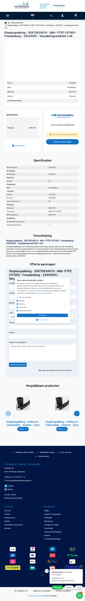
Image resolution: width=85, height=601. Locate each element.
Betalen (7, 521)
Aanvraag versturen (17, 365)
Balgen (46, 511)
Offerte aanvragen (62, 141)
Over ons (7, 511)
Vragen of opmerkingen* (17, 342)
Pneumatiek (48, 528)
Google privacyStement (44, 293)
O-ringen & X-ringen (51, 525)
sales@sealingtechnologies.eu (21, 481)
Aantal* (11, 332)
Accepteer (42, 315)
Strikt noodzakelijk (25, 297)
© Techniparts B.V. (21, 591)
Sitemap (7, 528)
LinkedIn (11, 486)
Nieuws (10, 489)
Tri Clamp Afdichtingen (52, 539)
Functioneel (22, 307)
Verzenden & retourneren (13, 525)
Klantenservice (9, 518)
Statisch (47, 535)
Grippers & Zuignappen (52, 514)
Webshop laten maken (37, 596)
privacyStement (31, 291)
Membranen (48, 521)
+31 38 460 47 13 (18, 477)
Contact (7, 514)
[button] (33, 16)
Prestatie (21, 300)
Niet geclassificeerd (25, 310)
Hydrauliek (48, 518)
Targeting (22, 304)
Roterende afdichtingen (52, 532)
